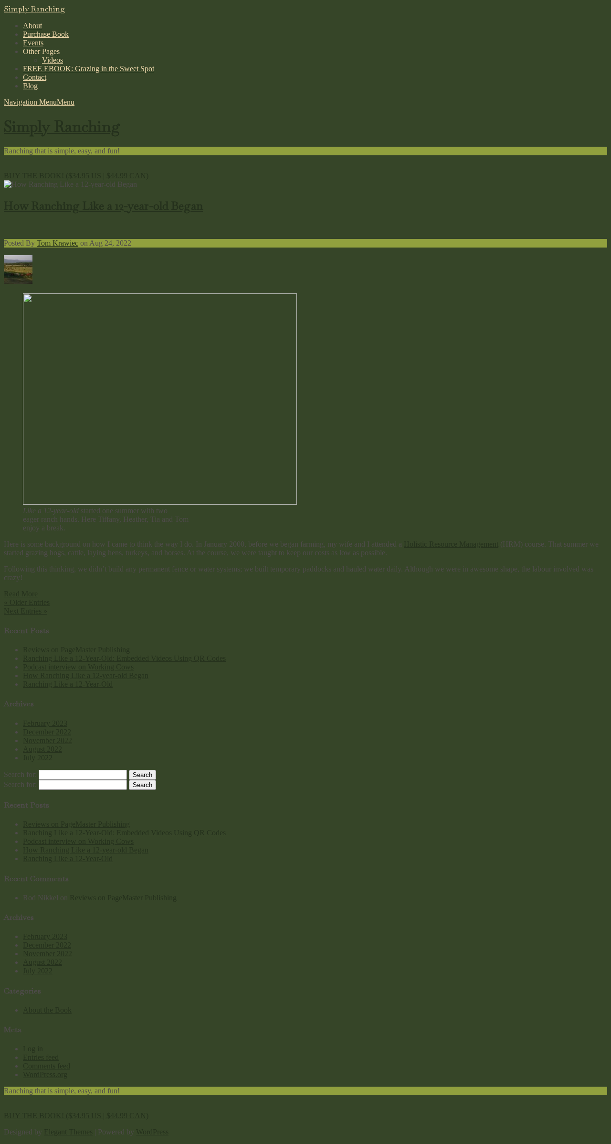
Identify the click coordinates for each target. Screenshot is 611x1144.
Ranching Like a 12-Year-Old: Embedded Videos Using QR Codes (124, 658)
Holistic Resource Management (451, 544)
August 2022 (42, 749)
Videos (52, 60)
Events (33, 43)
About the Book (47, 1010)
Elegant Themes (68, 1132)
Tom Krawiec (57, 243)
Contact (34, 77)
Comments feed (46, 1066)
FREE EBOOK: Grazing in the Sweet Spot (88, 69)
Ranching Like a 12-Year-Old (68, 684)
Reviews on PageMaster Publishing (76, 650)
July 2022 (38, 758)
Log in (33, 1049)
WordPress (152, 1132)
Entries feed (41, 1057)
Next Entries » (25, 611)
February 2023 (45, 723)
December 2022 (47, 732)
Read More (21, 594)
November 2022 (47, 740)
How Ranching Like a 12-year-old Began (103, 205)
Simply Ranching (34, 9)
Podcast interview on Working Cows (78, 667)
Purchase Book (46, 34)
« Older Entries (27, 602)
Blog (30, 86)
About (32, 26)
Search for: (20, 774)
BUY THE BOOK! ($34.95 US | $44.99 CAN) (76, 176)
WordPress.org (45, 1074)
